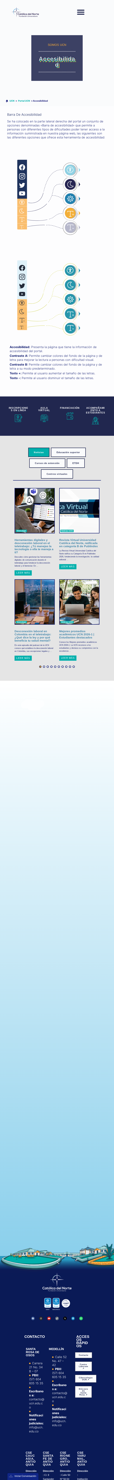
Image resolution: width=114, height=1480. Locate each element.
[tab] (38, 452)
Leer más (23, 573)
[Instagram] (41, 1318)
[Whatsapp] (81, 1318)
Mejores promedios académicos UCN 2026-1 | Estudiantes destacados (76, 634)
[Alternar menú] (81, 12)
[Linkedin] (73, 1318)
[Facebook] (33, 1318)
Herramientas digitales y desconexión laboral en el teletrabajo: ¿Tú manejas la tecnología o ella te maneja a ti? (34, 546)
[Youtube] (49, 1318)
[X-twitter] (65, 1318)
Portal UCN (24, 100)
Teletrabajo (21, 531)
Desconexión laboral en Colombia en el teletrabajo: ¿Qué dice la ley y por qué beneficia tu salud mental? (33, 636)
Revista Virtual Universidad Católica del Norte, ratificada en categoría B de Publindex (78, 543)
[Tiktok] (57, 1318)
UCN (12, 100)
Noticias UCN (67, 531)
